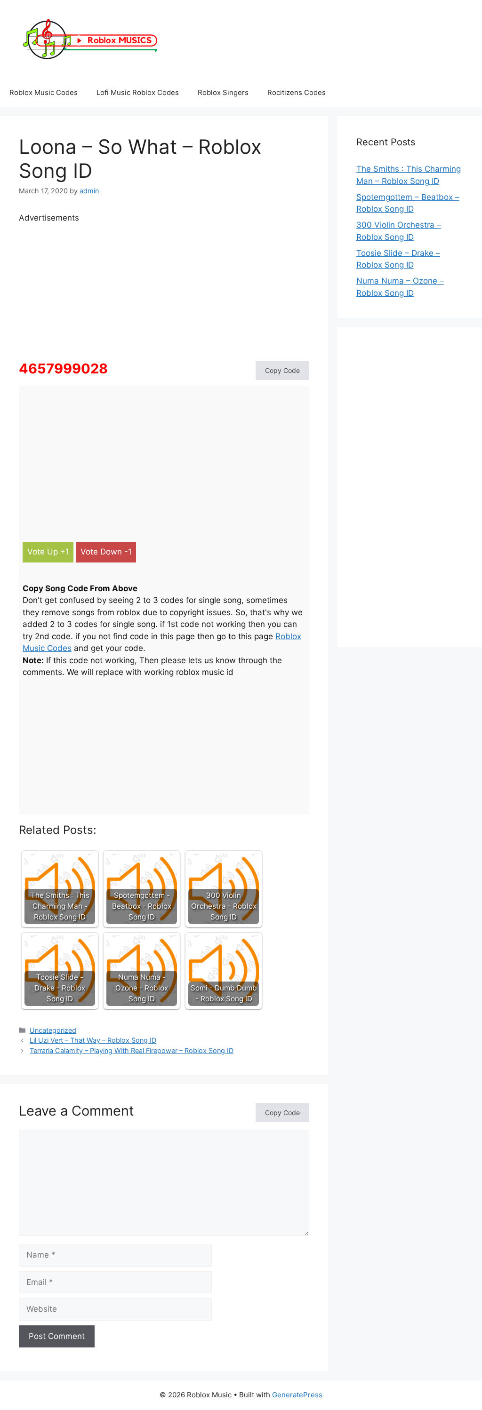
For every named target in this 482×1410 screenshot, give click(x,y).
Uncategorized (53, 1030)
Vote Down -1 (106, 551)
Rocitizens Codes (296, 92)
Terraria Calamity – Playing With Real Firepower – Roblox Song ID (131, 1050)
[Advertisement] (164, 290)
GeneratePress (297, 1394)
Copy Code (282, 370)
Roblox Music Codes (43, 92)
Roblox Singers (223, 92)
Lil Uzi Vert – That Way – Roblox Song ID (93, 1040)
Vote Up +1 (48, 551)
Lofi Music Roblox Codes (137, 92)
